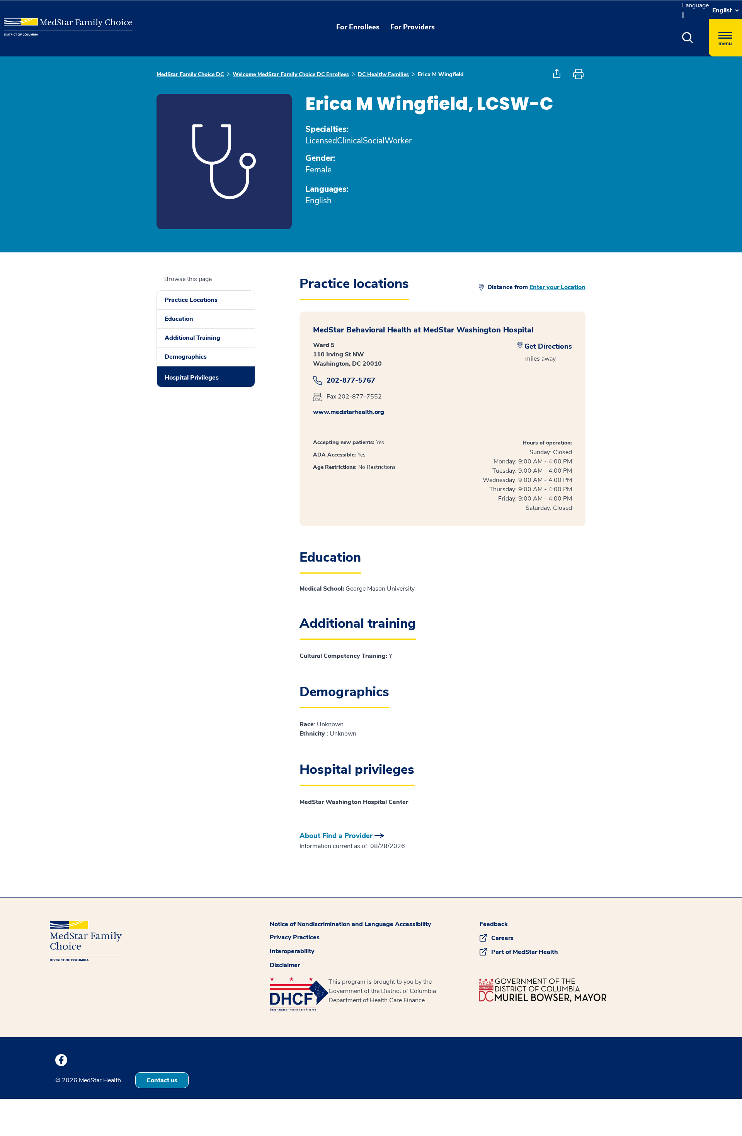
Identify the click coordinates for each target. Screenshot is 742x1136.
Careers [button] (502, 938)
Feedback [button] (494, 924)
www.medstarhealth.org (348, 412)
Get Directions (548, 346)
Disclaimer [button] (285, 965)
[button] (688, 37)
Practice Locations (191, 300)
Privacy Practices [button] (295, 937)
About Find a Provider (336, 835)
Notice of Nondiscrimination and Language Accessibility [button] (350, 924)
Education (179, 319)
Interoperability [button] (292, 951)
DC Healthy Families (383, 74)
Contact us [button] (161, 1080)
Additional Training (192, 338)
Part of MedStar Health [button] (524, 952)
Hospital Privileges (192, 377)
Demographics (186, 357)
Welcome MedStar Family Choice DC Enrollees (291, 74)
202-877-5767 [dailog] (351, 380)
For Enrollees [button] (358, 27)
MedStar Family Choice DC (190, 74)
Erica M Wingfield (441, 74)
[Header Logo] (43, 21)
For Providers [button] (412, 27)
